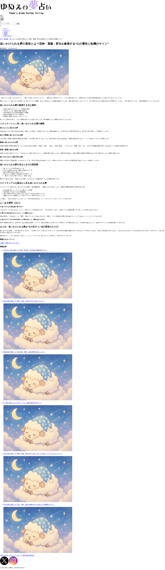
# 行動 (6, 243)
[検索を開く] (1, 16)
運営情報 (25, 555)
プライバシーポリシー (15, 555)
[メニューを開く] (2, 19)
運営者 (5, 34)
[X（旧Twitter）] (4, 564)
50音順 (5, 32)
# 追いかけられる (13, 243)
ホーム (5, 28)
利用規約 (31, 555)
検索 (18, 23)
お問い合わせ (7, 36)
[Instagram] (13, 564)
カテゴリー (6, 30)
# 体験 (2, 243)
